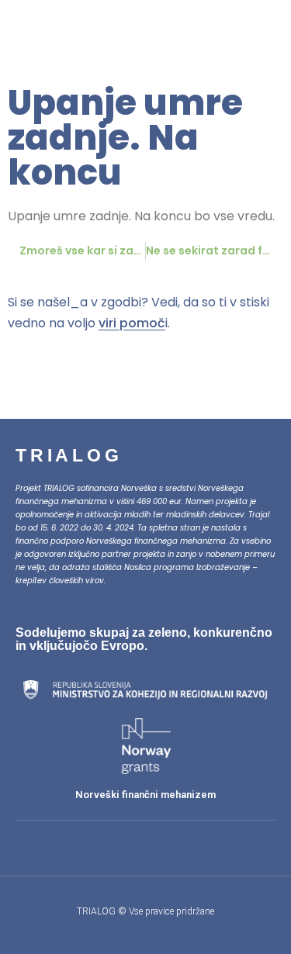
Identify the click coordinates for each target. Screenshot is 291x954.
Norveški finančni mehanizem (145, 794)
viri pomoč (132, 323)
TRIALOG (69, 455)
